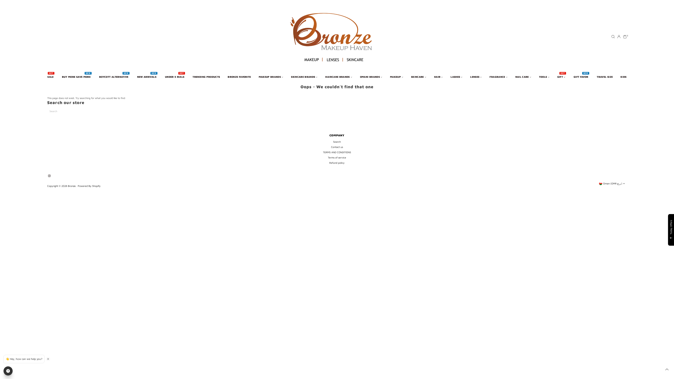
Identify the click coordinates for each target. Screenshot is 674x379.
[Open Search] (613, 36)
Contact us (337, 146)
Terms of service (337, 157)
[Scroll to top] (666, 369)
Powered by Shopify (89, 185)
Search (337, 141)
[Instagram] (49, 176)
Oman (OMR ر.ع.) (612, 183)
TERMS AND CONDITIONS (337, 152)
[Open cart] (625, 36)
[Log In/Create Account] (618, 36)
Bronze (72, 185)
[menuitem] (51, 76)
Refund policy (337, 162)
